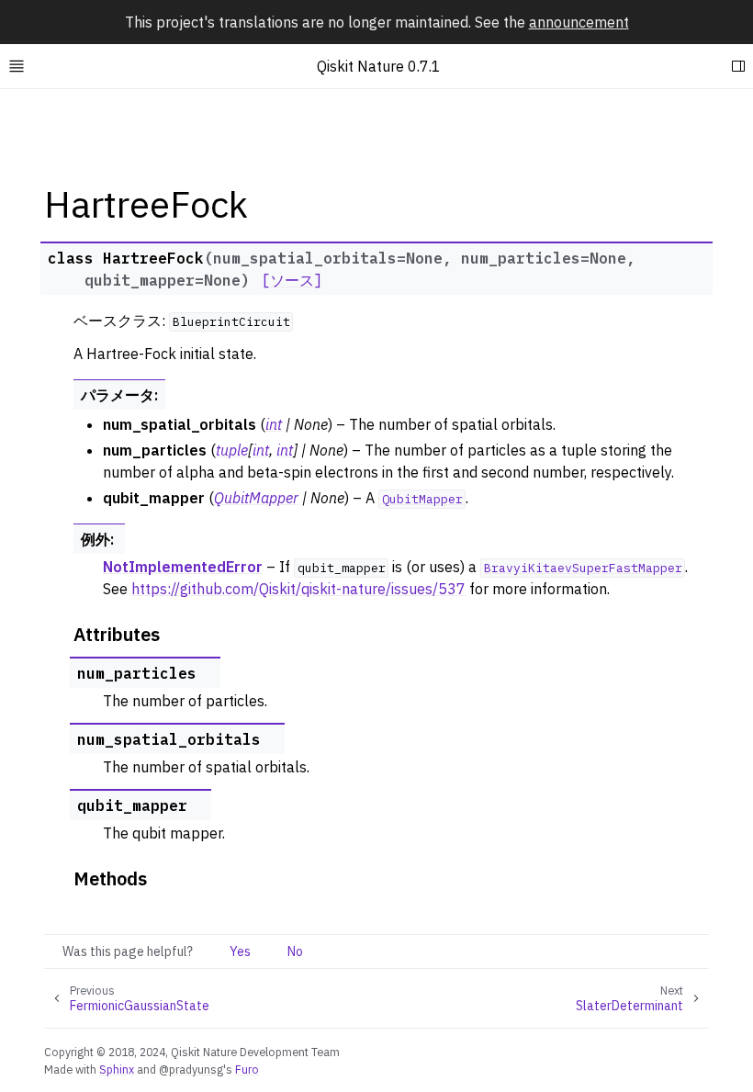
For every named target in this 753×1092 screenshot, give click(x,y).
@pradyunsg (191, 1069)
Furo (247, 1069)
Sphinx (116, 1069)
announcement (579, 22)
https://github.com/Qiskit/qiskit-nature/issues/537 (298, 589)
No (295, 951)
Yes (240, 951)
